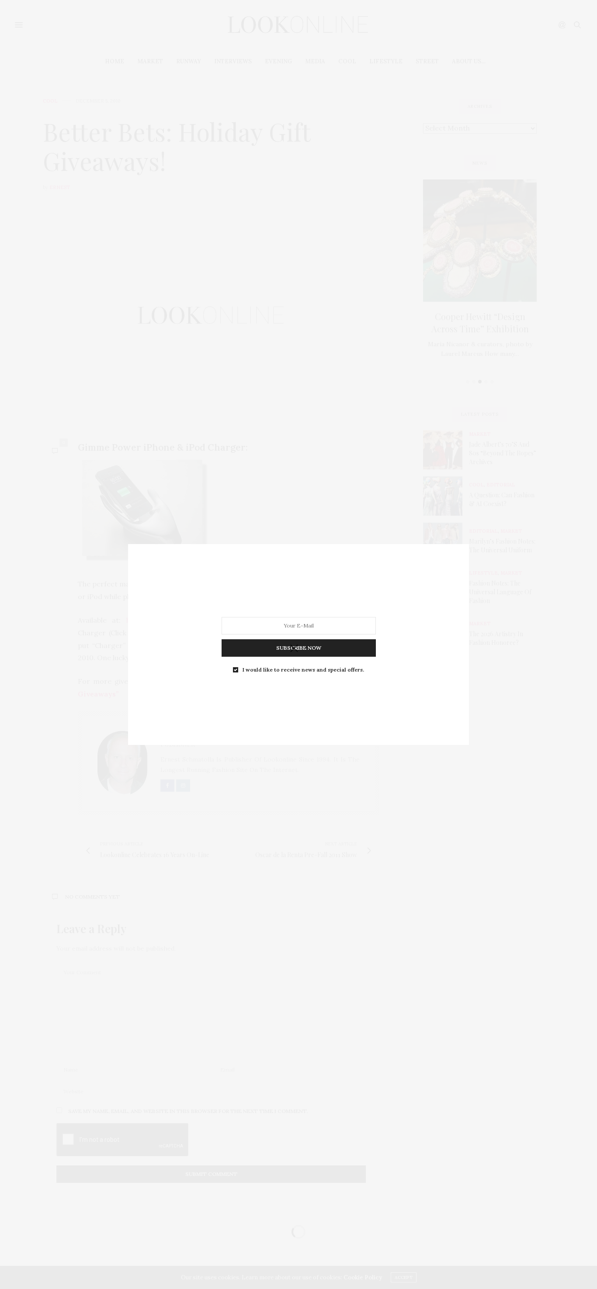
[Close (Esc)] (294, 648)
